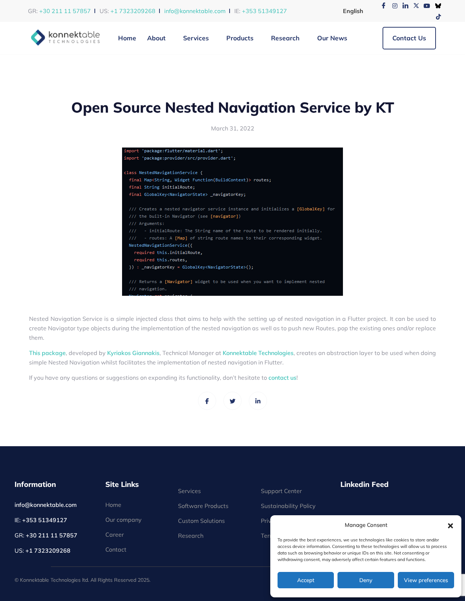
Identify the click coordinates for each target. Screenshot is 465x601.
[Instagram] (392, 5)
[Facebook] (381, 5)
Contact (115, 549)
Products (240, 38)
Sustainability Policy (288, 505)
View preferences (426, 580)
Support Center (281, 491)
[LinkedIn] (402, 5)
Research (285, 38)
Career (114, 534)
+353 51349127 (264, 11)
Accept (305, 580)
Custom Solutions (201, 520)
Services (196, 38)
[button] (450, 525)
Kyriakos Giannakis (133, 352)
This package (47, 352)
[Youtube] (424, 5)
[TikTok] (435, 16)
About (156, 38)
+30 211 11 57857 (65, 11)
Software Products (203, 505)
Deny (365, 580)
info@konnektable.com (195, 11)
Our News (332, 38)
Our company (123, 519)
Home (127, 38)
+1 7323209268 (132, 11)
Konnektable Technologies (258, 352)
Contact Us (409, 38)
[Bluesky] (435, 5)
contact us (282, 377)
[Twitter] (413, 5)
